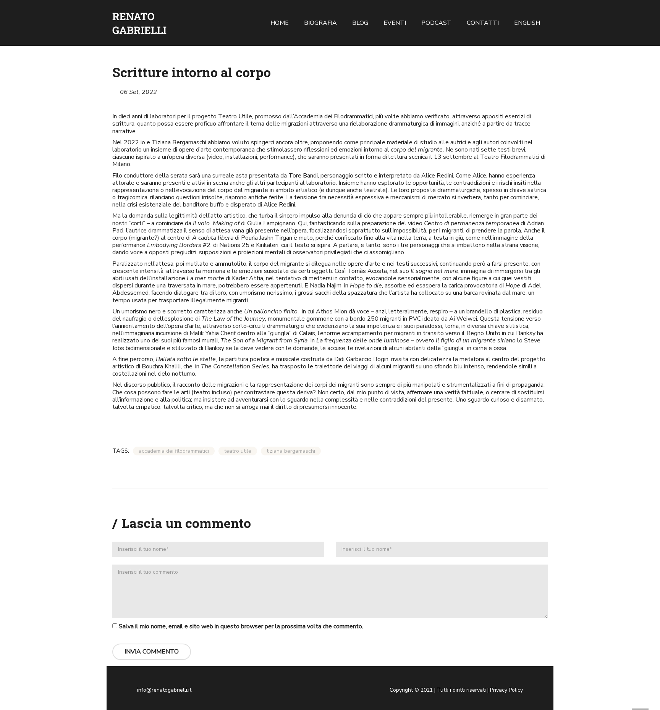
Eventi (394, 23)
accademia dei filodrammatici (174, 451)
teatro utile (237, 451)
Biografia (320, 23)
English (527, 23)
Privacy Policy (506, 690)
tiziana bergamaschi (291, 451)
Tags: (120, 451)
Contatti (483, 23)
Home (279, 23)
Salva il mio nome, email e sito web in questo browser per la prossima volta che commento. (241, 626)
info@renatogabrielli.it (164, 690)
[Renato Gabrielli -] (139, 23)
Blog (360, 23)
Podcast (436, 23)
